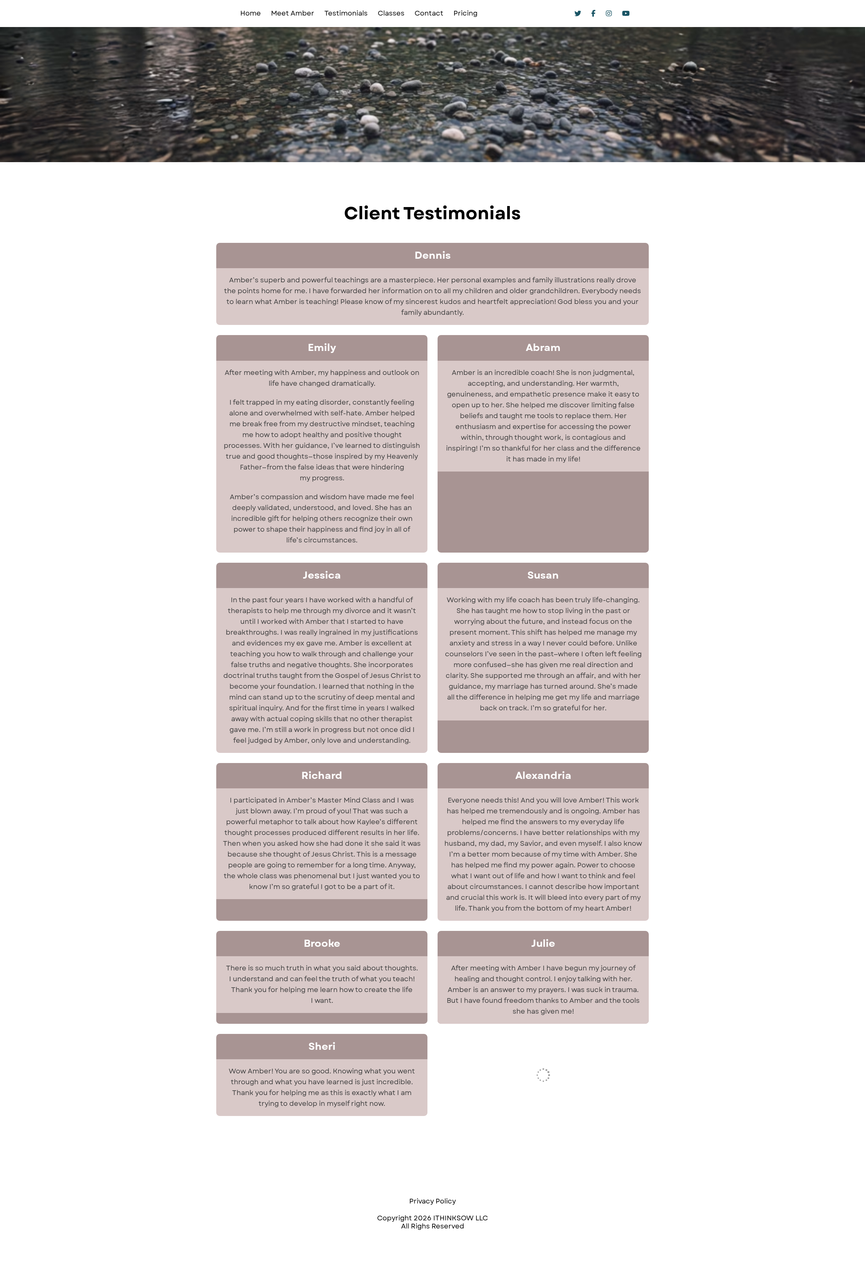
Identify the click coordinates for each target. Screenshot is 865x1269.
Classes (391, 13)
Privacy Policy (432, 1201)
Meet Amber (292, 13)
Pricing (465, 13)
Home (250, 13)
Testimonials (346, 13)
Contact (429, 13)
